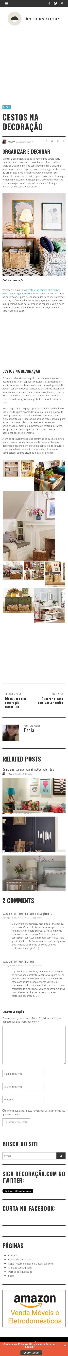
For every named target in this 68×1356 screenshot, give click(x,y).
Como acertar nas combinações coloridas (28, 769)
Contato (12, 1255)
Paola (9, 773)
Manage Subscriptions (20, 1267)
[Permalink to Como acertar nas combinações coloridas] (34, 791)
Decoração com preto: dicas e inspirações (28, 808)
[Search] (6, 3)
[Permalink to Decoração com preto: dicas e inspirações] (34, 830)
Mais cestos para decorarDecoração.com (27, 914)
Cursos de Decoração (20, 1259)
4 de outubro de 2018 (23, 812)
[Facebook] (49, 3)
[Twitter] (55, 3)
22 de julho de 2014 (24, 141)
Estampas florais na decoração (21, 847)
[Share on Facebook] (46, 141)
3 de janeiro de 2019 (22, 773)
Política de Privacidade (20, 1271)
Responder (37, 917)
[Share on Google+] (57, 141)
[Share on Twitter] (52, 141)
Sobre (11, 1275)
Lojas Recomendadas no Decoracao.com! (30, 1263)
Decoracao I (12, 851)
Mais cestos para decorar (18, 962)
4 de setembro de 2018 (29, 851)
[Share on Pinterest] (63, 141)
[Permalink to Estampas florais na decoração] (34, 868)
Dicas (6, 107)
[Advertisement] (34, 60)
